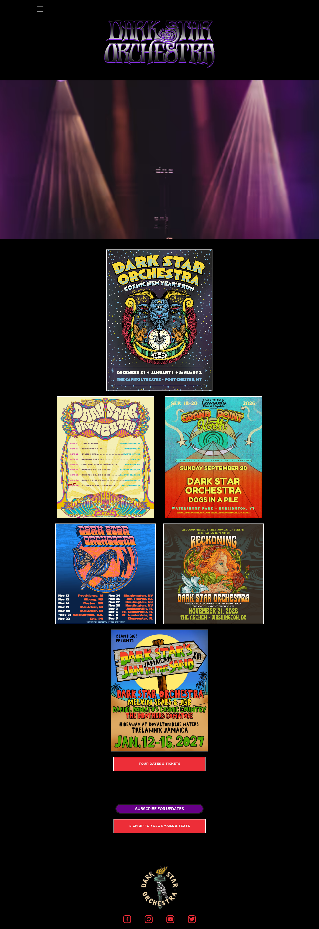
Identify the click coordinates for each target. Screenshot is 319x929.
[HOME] (159, 320)
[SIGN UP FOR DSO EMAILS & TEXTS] (159, 826)
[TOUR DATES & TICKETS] (159, 764)
